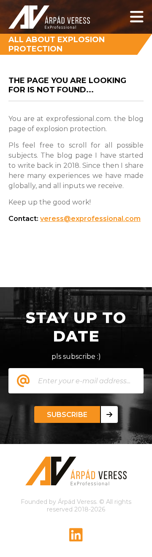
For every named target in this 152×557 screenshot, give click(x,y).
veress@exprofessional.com (90, 219)
